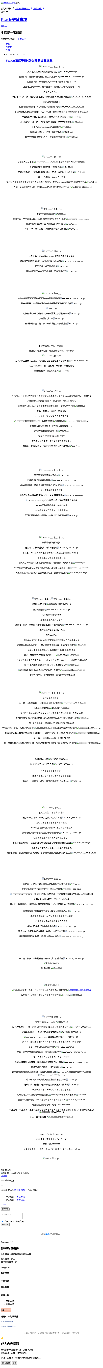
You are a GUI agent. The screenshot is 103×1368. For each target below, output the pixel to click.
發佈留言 (5, 1224)
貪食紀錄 (21, 1200)
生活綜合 (22, 39)
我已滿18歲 (6, 1363)
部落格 (9, 47)
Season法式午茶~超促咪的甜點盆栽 (29, 60)
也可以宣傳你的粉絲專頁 (8, 1326)
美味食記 (21, 1197)
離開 (14, 1363)
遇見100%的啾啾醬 (7, 1322)
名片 (8, 50)
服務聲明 (75, 1333)
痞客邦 (17, 1190)
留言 (23, 1190)
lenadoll (4, 1176)
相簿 (8, 44)
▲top (3, 1204)
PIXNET (33, 1333)
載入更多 (5, 1209)
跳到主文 (5, 26)
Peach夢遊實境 (14, 19)
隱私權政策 (66, 1333)
